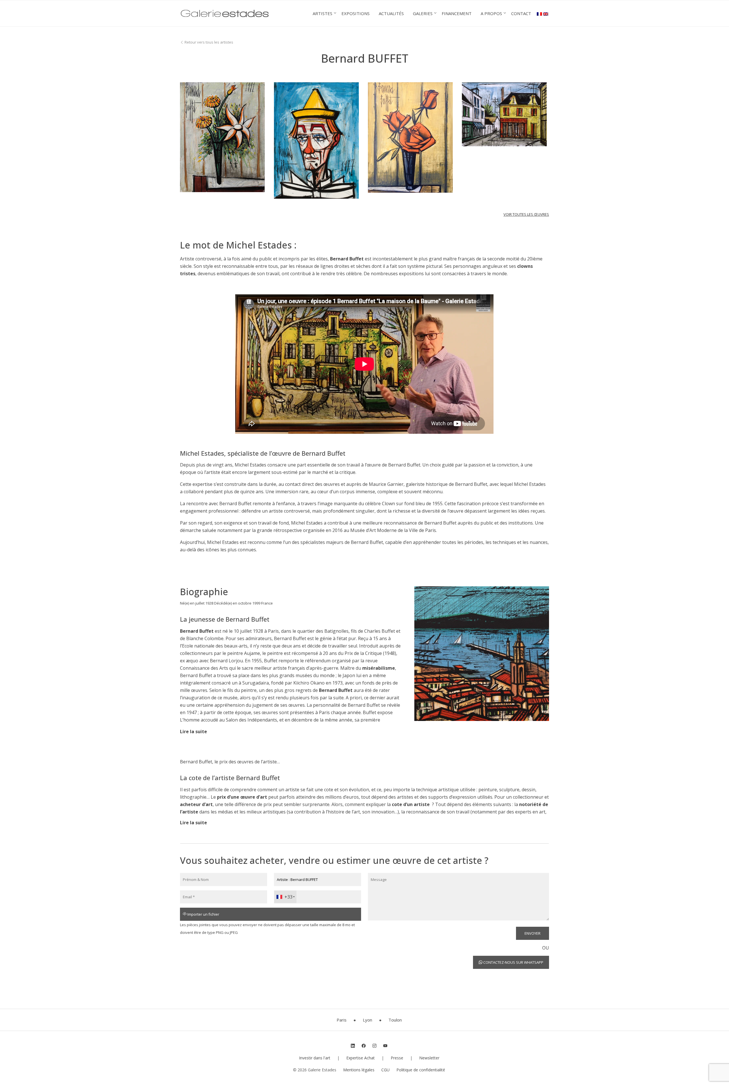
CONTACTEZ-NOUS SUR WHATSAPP (512, 962)
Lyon (367, 1020)
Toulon (395, 1020)
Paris (342, 1020)
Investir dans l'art (314, 1058)
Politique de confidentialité (420, 1069)
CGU (385, 1069)
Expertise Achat (360, 1058)
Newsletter (429, 1058)
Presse (397, 1058)
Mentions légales (358, 1069)
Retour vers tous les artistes (208, 42)
